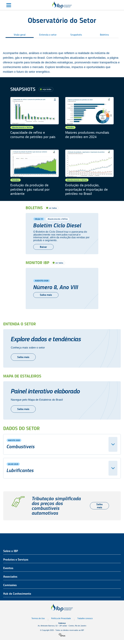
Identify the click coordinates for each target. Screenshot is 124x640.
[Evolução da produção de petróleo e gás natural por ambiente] (34, 173)
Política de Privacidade (61, 618)
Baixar (43, 246)
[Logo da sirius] (62, 634)
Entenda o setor (48, 35)
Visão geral (20, 35)
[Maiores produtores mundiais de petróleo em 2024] (89, 120)
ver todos (53, 208)
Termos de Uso (38, 618)
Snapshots (76, 35)
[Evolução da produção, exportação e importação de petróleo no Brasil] (89, 173)
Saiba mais (46, 294)
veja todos (47, 89)
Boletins (104, 35)
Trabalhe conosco (85, 618)
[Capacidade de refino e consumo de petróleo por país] (34, 120)
